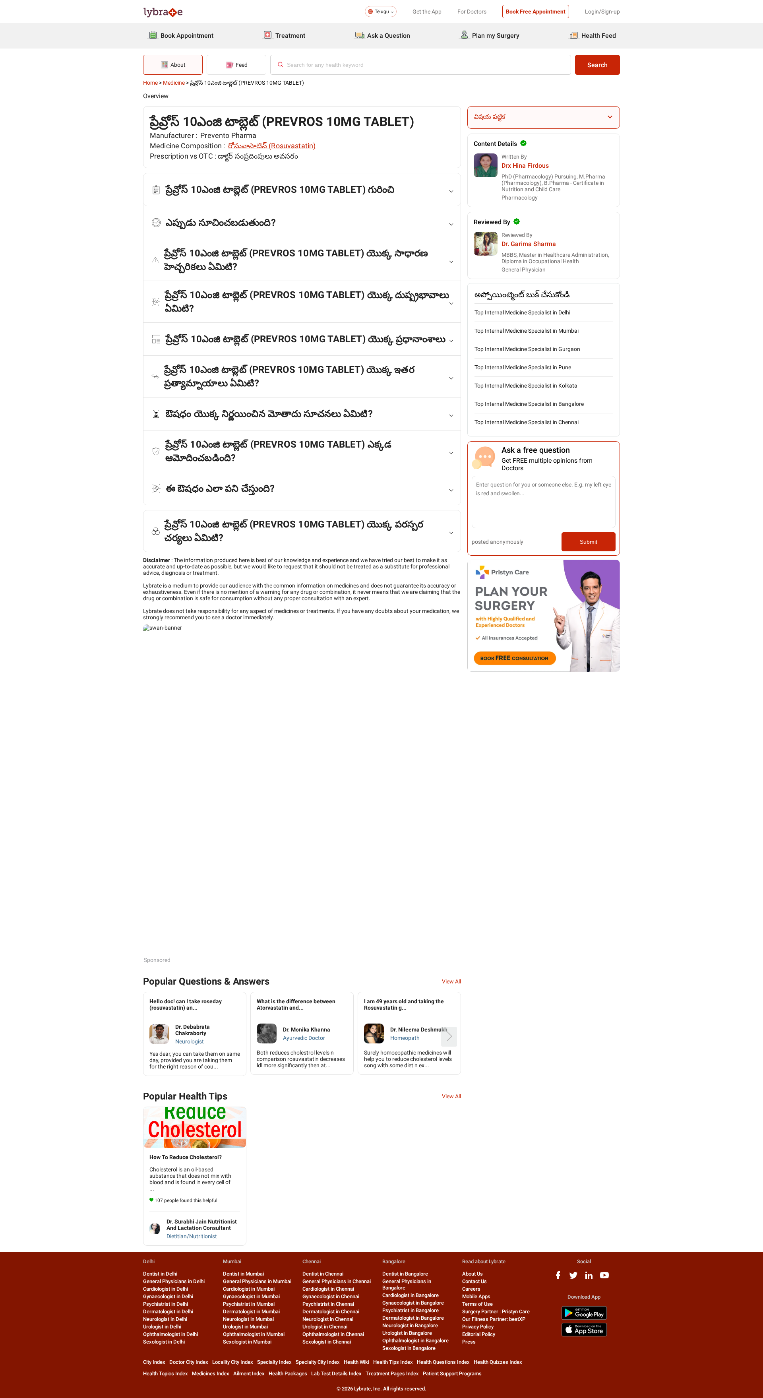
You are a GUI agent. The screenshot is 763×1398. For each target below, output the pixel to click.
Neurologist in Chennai (327, 1319)
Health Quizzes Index (498, 1362)
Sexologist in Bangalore (409, 1348)
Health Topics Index (165, 1374)
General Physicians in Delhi (174, 1281)
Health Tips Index (393, 1362)
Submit (588, 542)
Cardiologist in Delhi (165, 1289)
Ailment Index (249, 1374)
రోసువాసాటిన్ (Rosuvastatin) (272, 146)
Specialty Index (274, 1362)
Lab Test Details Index (336, 1374)
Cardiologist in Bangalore (410, 1295)
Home (150, 82)
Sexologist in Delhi (164, 1342)
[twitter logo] (573, 1278)
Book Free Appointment (535, 11)
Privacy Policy (478, 1327)
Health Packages (288, 1374)
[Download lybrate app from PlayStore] (584, 1318)
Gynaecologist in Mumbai (251, 1296)
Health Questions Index (443, 1362)
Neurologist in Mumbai (248, 1319)
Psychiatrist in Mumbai (249, 1304)
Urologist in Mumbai (245, 1327)
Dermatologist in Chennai (330, 1312)
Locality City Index (232, 1362)
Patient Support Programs (452, 1374)
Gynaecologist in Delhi (168, 1296)
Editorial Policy (478, 1334)
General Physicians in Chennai (336, 1281)
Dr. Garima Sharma (529, 244)
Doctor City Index (188, 1362)
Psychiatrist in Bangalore (410, 1310)
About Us (472, 1274)
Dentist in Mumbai (243, 1274)
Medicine (174, 82)
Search (597, 65)
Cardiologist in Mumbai (249, 1289)
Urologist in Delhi (162, 1327)
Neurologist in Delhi (165, 1319)
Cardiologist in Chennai (328, 1289)
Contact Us (474, 1281)
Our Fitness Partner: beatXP (493, 1319)
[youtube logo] (604, 1278)
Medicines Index (210, 1374)
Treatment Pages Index (392, 1374)
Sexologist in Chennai (326, 1342)
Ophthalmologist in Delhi (170, 1334)
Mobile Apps (476, 1296)
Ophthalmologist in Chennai (333, 1334)
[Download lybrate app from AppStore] (584, 1335)
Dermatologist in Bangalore (413, 1318)
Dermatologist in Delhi (168, 1312)
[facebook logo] (558, 1278)
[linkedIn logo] (589, 1278)
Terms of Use (477, 1304)
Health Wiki (356, 1362)
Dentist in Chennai (322, 1274)
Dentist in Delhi (160, 1274)
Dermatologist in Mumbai (251, 1312)
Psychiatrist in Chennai (328, 1304)
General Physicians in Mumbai (257, 1281)
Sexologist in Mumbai (247, 1342)
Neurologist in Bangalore (410, 1325)
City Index (154, 1362)
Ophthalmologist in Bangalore (415, 1341)
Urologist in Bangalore (407, 1333)
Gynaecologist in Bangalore (413, 1303)
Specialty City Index (318, 1362)
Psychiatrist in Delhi (165, 1304)
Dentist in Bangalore (405, 1274)
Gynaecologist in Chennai (330, 1296)
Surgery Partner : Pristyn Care (496, 1312)
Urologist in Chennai (324, 1327)
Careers (471, 1289)
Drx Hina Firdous (525, 165)
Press (469, 1342)
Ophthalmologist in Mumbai (254, 1334)
